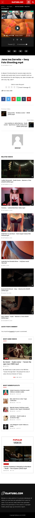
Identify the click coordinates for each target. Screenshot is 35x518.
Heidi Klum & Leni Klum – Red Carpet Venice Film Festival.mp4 (16, 234)
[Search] (33, 2)
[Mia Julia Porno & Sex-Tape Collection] (5, 401)
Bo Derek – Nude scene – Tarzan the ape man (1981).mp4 (17, 363)
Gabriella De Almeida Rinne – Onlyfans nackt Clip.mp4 (15, 262)
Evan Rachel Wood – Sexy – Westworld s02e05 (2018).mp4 (15, 289)
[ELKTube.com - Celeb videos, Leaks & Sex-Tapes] (18, 2)
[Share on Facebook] (3, 99)
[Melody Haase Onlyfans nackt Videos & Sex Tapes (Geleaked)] (5, 409)
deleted (17, 148)
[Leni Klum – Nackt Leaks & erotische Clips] (5, 418)
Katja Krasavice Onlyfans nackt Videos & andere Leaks (19, 391)
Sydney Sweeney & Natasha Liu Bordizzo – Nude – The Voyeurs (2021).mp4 (17, 467)
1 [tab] (14, 377)
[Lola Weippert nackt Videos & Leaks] (5, 426)
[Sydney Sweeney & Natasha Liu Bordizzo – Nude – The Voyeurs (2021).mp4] (17, 454)
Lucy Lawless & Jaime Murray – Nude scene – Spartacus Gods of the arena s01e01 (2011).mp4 (15, 124)
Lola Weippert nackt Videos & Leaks (19, 425)
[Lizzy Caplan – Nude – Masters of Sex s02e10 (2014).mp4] (17, 305)
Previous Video (5, 109)
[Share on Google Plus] (13, 99)
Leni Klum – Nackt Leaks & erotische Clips (18, 417)
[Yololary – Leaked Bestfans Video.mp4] (17, 196)
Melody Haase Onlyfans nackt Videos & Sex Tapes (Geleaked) (20, 408)
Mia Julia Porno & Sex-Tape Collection (18, 399)
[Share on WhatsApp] (19, 99)
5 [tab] (20, 377)
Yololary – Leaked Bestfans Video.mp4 (13, 208)
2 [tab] (15, 377)
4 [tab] (19, 377)
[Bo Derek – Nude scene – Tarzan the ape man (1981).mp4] (17, 352)
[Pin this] (29, 99)
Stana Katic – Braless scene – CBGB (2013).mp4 (19, 113)
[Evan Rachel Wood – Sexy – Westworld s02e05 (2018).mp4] (17, 277)
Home (2, 6)
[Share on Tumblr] (24, 99)
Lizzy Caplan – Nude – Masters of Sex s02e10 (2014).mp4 (15, 317)
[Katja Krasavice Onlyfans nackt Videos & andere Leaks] (5, 392)
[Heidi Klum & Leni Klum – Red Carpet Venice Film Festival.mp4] (17, 222)
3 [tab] (17, 377)
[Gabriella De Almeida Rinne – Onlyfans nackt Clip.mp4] (17, 250)
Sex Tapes (9, 6)
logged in (12, 331)
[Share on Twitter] (8, 99)
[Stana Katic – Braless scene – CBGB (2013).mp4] (3, 113)
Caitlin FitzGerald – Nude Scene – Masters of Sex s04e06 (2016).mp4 (16, 181)
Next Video (30, 120)
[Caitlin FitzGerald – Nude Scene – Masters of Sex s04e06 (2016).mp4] (17, 169)
